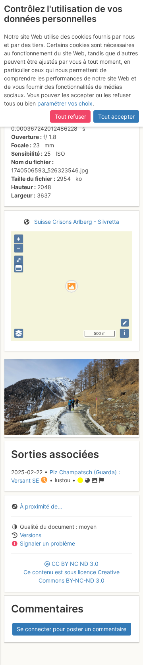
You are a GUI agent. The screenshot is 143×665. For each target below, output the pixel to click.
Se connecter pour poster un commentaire (71, 629)
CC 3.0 (71, 572)
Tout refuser (70, 116)
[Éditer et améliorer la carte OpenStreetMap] (125, 323)
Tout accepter (116, 116)
